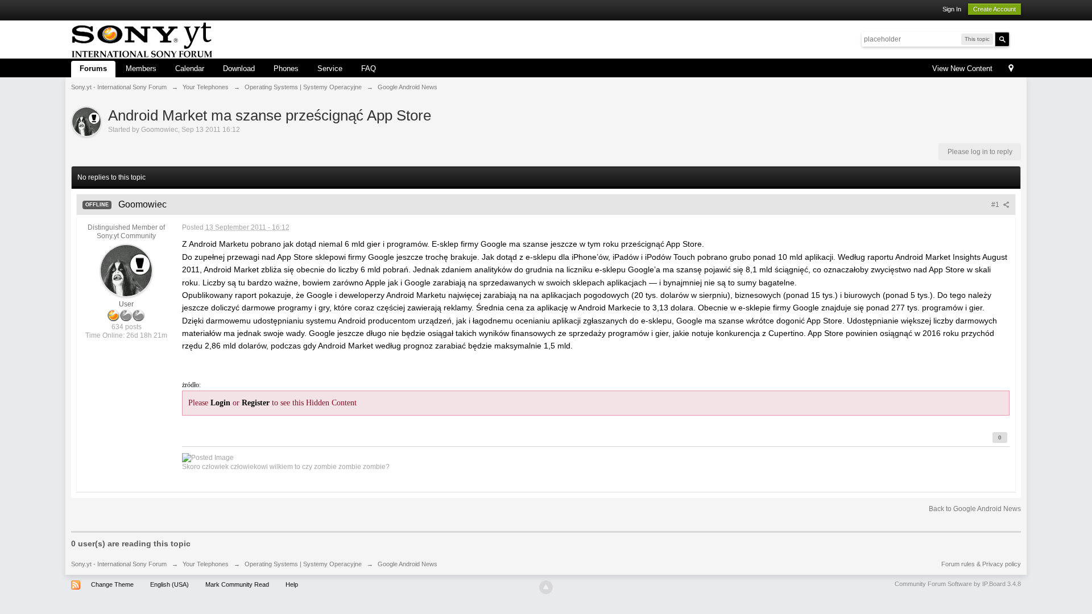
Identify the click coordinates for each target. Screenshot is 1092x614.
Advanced (1016, 38)
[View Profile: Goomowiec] (126, 270)
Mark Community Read (237, 584)
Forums (93, 68)
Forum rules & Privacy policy (981, 564)
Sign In (951, 9)
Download (239, 68)
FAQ (368, 68)
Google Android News (407, 564)
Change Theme (112, 584)
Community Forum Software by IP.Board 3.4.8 (958, 583)
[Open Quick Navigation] (1011, 69)
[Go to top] (546, 587)
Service (329, 68)
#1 (996, 205)
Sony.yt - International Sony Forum (119, 564)
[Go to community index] (142, 38)
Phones (286, 68)
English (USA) (169, 584)
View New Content (962, 68)
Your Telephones (206, 564)
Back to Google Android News (975, 509)
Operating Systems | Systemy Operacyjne (303, 564)
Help (292, 584)
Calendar (189, 68)
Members (141, 68)
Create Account (994, 9)
